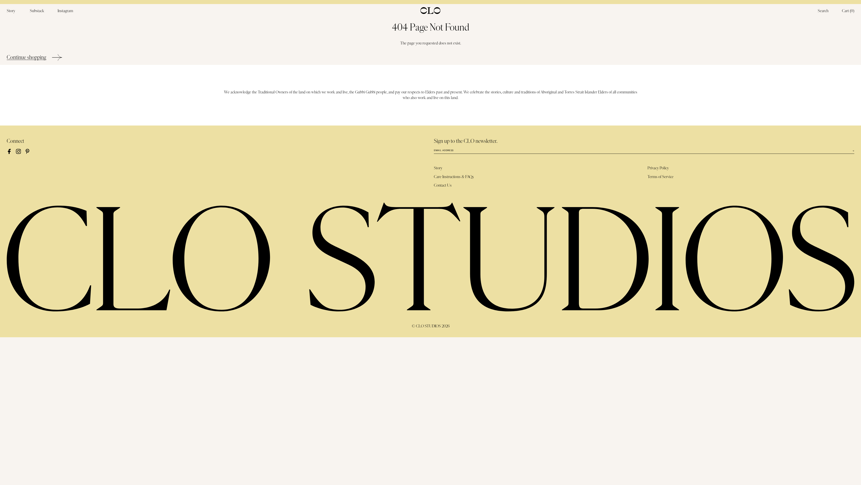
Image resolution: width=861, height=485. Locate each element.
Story (438, 168)
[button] (848, 11)
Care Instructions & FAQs (454, 177)
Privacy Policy (658, 168)
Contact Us (443, 185)
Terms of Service (661, 177)
